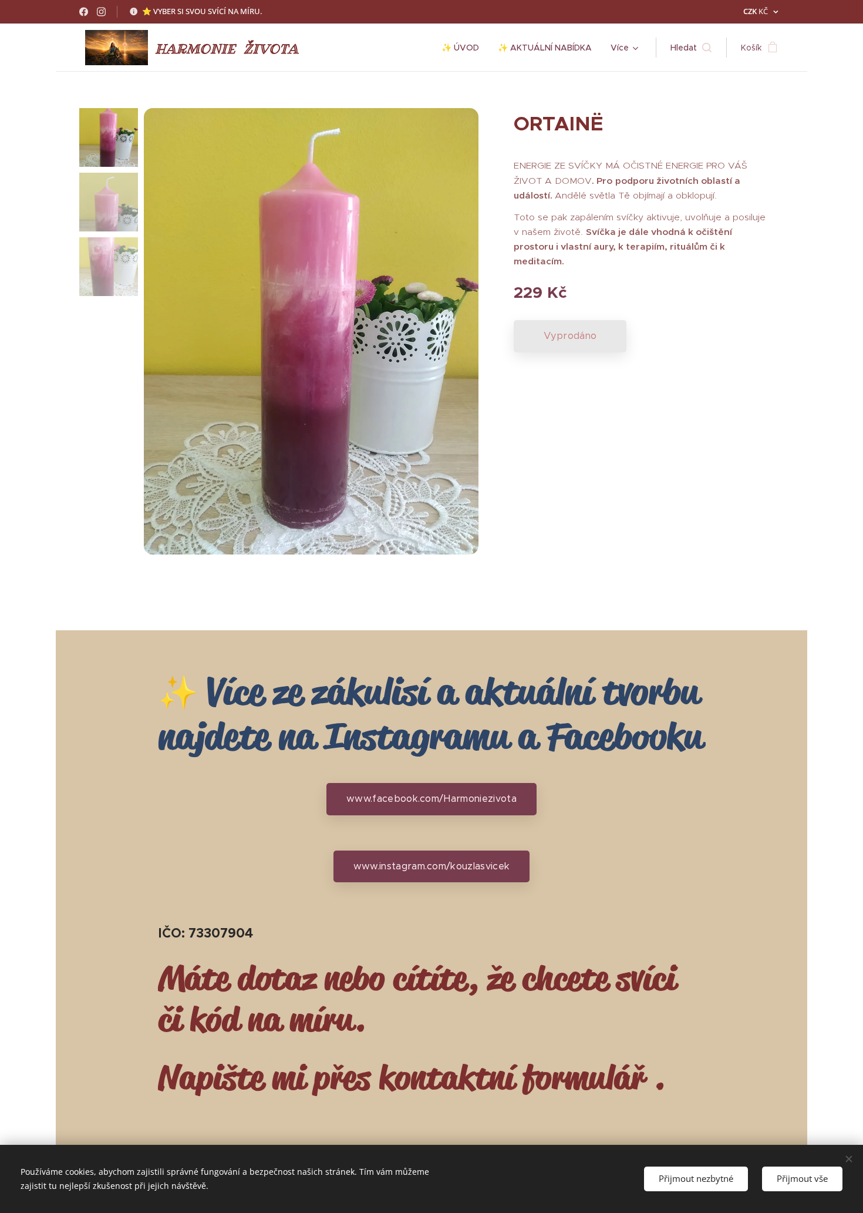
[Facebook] (83, 12)
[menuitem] (463, 47)
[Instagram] (101, 12)
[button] (691, 47)
